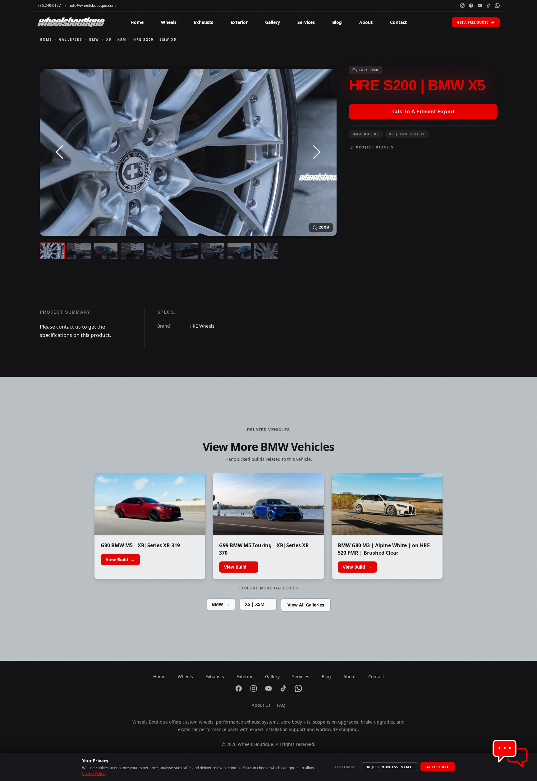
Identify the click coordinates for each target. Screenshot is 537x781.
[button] (59, 152)
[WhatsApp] (497, 5)
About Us (261, 705)
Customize (345, 767)
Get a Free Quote (472, 22)
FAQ (281, 705)
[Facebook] (471, 5)
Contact (398, 22)
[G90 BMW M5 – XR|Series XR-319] (149, 504)
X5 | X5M (116, 39)
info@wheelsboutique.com (93, 5)
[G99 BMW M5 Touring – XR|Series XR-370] (268, 504)
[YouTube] (479, 5)
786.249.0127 (49, 5)
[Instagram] (462, 5)
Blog (337, 22)
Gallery (272, 22)
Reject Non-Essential (389, 767)
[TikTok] (488, 5)
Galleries (70, 39)
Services (306, 22)
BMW (94, 39)
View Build (120, 559)
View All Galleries (305, 605)
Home (137, 22)
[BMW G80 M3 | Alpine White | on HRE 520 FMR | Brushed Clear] (387, 504)
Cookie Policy (93, 773)
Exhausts (203, 22)
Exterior (239, 22)
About (366, 22)
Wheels (169, 22)
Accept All (437, 767)
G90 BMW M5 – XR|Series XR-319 (140, 545)
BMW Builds (366, 134)
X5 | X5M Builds (407, 134)
